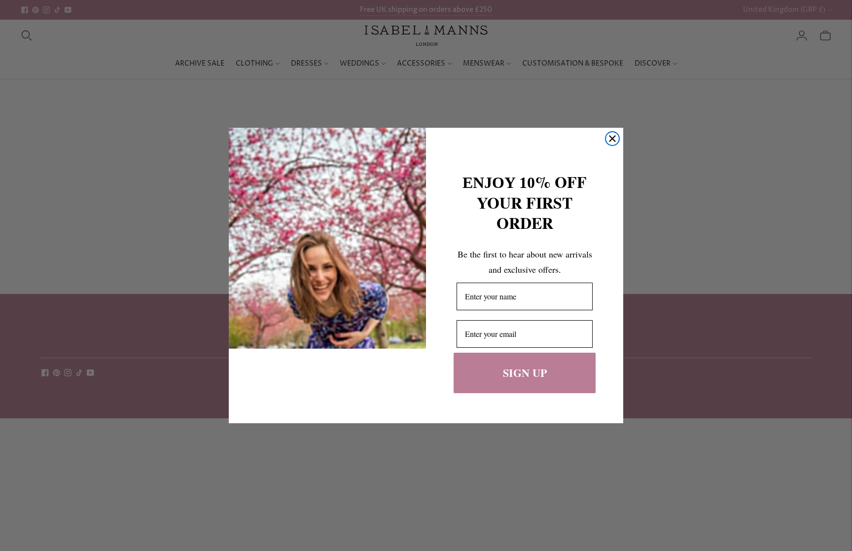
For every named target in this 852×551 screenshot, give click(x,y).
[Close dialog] (612, 139)
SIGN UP (525, 373)
